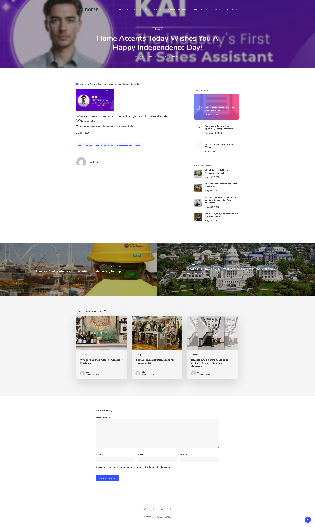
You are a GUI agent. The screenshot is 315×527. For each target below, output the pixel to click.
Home (79, 84)
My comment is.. (103, 417)
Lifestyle (157, 29)
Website (183, 454)
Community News (85, 145)
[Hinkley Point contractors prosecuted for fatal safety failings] (79, 269)
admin (140, 56)
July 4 (137, 145)
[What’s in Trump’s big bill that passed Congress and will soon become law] (236, 269)
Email (141, 454)
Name (99, 454)
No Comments (171, 56)
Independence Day (124, 145)
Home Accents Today (104, 145)
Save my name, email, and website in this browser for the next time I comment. (135, 467)
